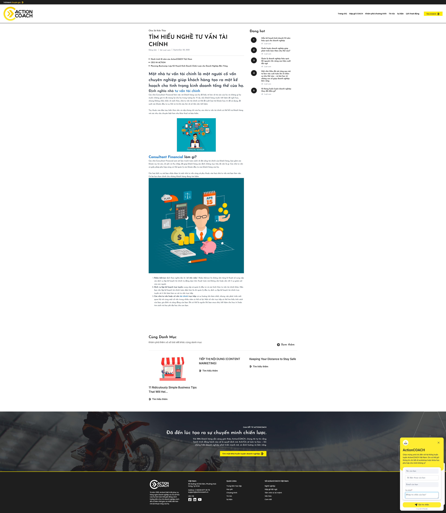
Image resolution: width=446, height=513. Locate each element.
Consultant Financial (166, 157)
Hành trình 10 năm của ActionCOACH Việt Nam (171, 59)
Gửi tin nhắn (423, 505)
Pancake (425, 509)
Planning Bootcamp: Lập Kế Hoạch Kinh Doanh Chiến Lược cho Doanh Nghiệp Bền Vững (189, 66)
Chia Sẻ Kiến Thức (157, 31)
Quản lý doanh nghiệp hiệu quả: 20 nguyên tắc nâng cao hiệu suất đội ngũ (276, 61)
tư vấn (180, 91)
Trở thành (11, 2)
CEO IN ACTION (158, 63)
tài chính (193, 91)
